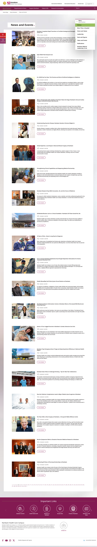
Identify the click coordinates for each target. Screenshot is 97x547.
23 (55, 484)
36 (83, 484)
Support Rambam (34, 8)
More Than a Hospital (83, 28)
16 (40, 484)
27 (64, 484)
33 (76, 484)
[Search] (95, 8)
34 (78, 484)
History (79, 25)
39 (16, 486)
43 (25, 486)
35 (81, 484)
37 (12, 486)
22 (53, 484)
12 (32, 484)
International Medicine (56, 3)
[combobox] (89, 4)
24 (57, 484)
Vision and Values (82, 31)
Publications (80, 43)
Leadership (80, 34)
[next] (90, 510)
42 (22, 486)
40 (18, 486)
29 (68, 484)
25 (59, 484)
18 (45, 484)
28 (66, 484)
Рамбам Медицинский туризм (25, 540)
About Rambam (7, 8)
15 (38, 484)
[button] (85, 21)
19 (47, 484)
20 (49, 484)
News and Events (82, 40)
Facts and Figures (82, 37)
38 (14, 486)
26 (62, 484)
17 (43, 484)
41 (20, 486)
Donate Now (81, 3)
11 (30, 484)
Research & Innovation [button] (57, 8)
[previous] (6, 510)
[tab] (3, 35)
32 (74, 484)
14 (36, 484)
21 (51, 484)
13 (34, 484)
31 (72, 484)
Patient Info (45, 8)
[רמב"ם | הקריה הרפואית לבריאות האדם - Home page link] (12, 3)
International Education (69, 3)
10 (28, 484)
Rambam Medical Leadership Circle (82, 47)
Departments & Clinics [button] (20, 8)
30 (70, 484)
